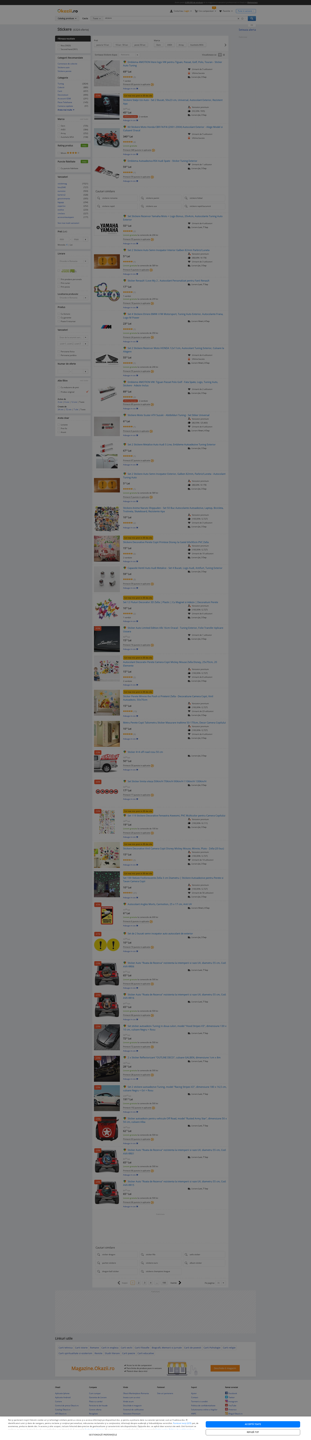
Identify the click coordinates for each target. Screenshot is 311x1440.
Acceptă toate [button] (253, 1424)
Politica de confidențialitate (182, 1429)
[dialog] (155, 1428)
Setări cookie (162, 1429)
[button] (103, 1433)
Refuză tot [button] (253, 1432)
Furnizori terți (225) (182, 1423)
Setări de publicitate (94, 1429)
